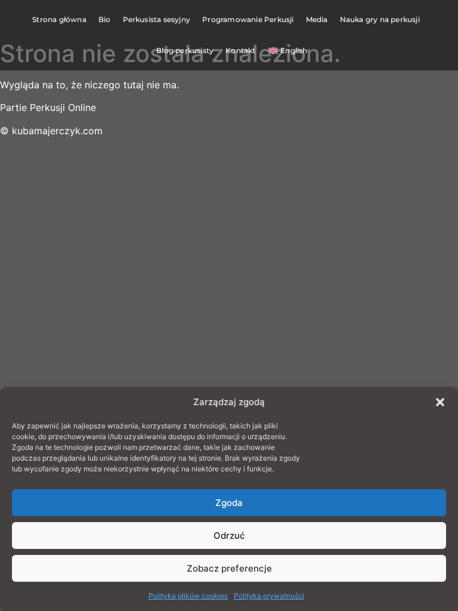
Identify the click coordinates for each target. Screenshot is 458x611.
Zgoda (229, 502)
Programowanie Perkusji (247, 19)
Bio (104, 19)
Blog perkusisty (184, 50)
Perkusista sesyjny (157, 19)
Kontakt (240, 50)
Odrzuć (229, 535)
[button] (440, 402)
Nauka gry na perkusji (380, 19)
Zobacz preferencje (229, 568)
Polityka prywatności (269, 595)
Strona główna (59, 19)
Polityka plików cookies (188, 595)
